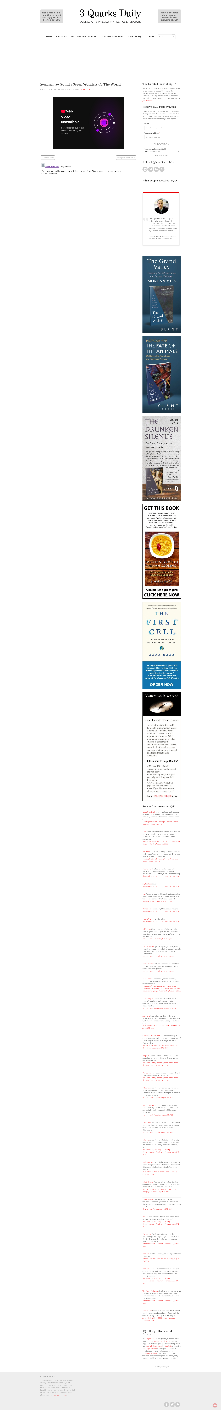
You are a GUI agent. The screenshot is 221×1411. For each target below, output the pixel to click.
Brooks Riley (147, 869)
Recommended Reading (84, 36)
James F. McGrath (148, 812)
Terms (160, 155)
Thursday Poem (49, 157)
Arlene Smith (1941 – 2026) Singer (154, 1318)
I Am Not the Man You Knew (152, 1244)
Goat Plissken (147, 979)
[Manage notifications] (215, 1405)
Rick (143, 894)
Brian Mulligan (147, 998)
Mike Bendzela (147, 851)
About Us (61, 36)
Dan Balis (168, 1346)
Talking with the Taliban (125, 157)
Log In (150, 36)
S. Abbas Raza (87, 90)
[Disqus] (88, 194)
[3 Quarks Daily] (110, 23)
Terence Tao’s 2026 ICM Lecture (154, 1259)
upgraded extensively (154, 1346)
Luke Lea (145, 1140)
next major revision (149, 1348)
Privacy (166, 155)
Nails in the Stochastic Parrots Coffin (155, 1026)
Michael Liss (146, 909)
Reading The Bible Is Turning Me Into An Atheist (160, 822)
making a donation (59, 1395)
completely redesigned (162, 1341)
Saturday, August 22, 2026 (152, 824)
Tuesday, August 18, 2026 (160, 1065)
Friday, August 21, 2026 (151, 861)
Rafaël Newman (148, 1182)
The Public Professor (150, 1291)
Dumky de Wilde (151, 1353)
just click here (147, 101)
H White (145, 1217)
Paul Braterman (148, 1162)
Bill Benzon (146, 929)
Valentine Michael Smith (151, 1036)
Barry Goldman (148, 946)
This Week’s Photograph (151, 876)
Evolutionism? (147, 939)
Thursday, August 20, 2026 (164, 939)
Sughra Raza (147, 884)
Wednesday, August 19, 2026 (170, 991)
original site (150, 1339)
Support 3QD (135, 36)
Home (49, 36)
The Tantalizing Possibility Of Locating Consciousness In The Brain (156, 1151)
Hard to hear (147, 1209)
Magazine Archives (113, 36)
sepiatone (146, 1016)
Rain (144, 832)
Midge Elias (146, 1056)
